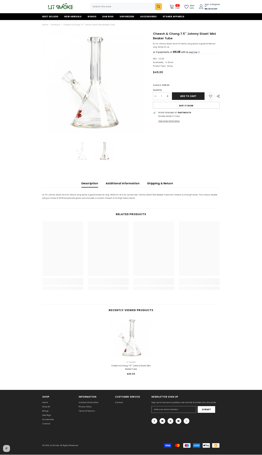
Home (45, 24)
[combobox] (122, 6)
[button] (186, 52)
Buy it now (186, 105)
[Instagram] (162, 421)
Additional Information (122, 183)
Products (55, 24)
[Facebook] (154, 421)
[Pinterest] (170, 421)
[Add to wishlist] (210, 96)
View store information (169, 121)
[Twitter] (186, 421)
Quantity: (157, 90)
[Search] (126, 6)
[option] (93, 82)
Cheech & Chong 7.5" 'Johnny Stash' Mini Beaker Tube (131, 367)
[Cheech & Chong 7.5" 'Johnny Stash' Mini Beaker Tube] (131, 337)
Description (89, 183)
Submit (206, 409)
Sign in (207, 5)
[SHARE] (217, 96)
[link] (62, 283)
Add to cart (188, 96)
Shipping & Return (160, 183)
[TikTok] (178, 421)
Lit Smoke (131, 362)
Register (216, 4)
